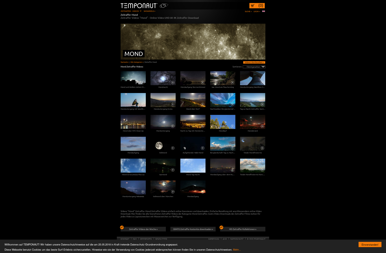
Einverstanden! (370, 244)
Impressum (213, 239)
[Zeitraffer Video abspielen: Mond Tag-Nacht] (193, 166)
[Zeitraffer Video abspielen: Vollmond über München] (163, 187)
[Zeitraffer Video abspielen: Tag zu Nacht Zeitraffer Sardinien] (252, 100)
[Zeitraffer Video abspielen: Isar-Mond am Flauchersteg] (222, 78)
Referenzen (146, 239)
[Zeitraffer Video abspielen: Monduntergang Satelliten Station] (252, 78)
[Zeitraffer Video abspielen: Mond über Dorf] (193, 100)
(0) (260, 5)
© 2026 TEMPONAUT (256, 239)
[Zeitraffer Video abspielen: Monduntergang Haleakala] (133, 187)
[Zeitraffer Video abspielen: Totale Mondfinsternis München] (252, 166)
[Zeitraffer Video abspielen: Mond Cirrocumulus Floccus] (133, 166)
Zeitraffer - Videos (130, 11)
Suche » (248, 11)
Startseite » (125, 62)
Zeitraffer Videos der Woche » (143, 229)
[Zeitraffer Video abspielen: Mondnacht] (163, 78)
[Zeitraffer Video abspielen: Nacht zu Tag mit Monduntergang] (193, 122)
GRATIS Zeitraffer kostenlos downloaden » (193, 229)
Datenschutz (236, 239)
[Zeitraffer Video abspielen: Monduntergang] (163, 122)
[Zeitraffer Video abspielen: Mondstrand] (252, 122)
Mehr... (237, 249)
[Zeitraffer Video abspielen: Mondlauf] (222, 122)
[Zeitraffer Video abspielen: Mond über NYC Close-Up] (133, 122)
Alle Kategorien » (137, 62)
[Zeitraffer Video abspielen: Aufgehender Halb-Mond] (193, 144)
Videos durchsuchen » (254, 62)
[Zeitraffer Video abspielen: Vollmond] (163, 144)
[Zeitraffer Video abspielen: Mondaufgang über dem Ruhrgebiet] (222, 166)
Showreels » (149, 11)
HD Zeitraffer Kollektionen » (242, 229)
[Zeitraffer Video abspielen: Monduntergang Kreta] (163, 100)
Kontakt (125, 239)
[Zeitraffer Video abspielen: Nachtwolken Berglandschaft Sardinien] (222, 100)
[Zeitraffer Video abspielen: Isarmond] (163, 166)
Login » (257, 11)
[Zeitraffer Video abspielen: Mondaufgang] (133, 144)
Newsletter (161, 239)
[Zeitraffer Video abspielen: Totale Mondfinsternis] (252, 144)
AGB (225, 239)
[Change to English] (263, 11)
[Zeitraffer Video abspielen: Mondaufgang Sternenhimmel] (193, 78)
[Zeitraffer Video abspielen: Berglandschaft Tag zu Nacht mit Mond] (222, 144)
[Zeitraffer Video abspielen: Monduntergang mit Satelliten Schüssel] (133, 100)
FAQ (135, 239)
